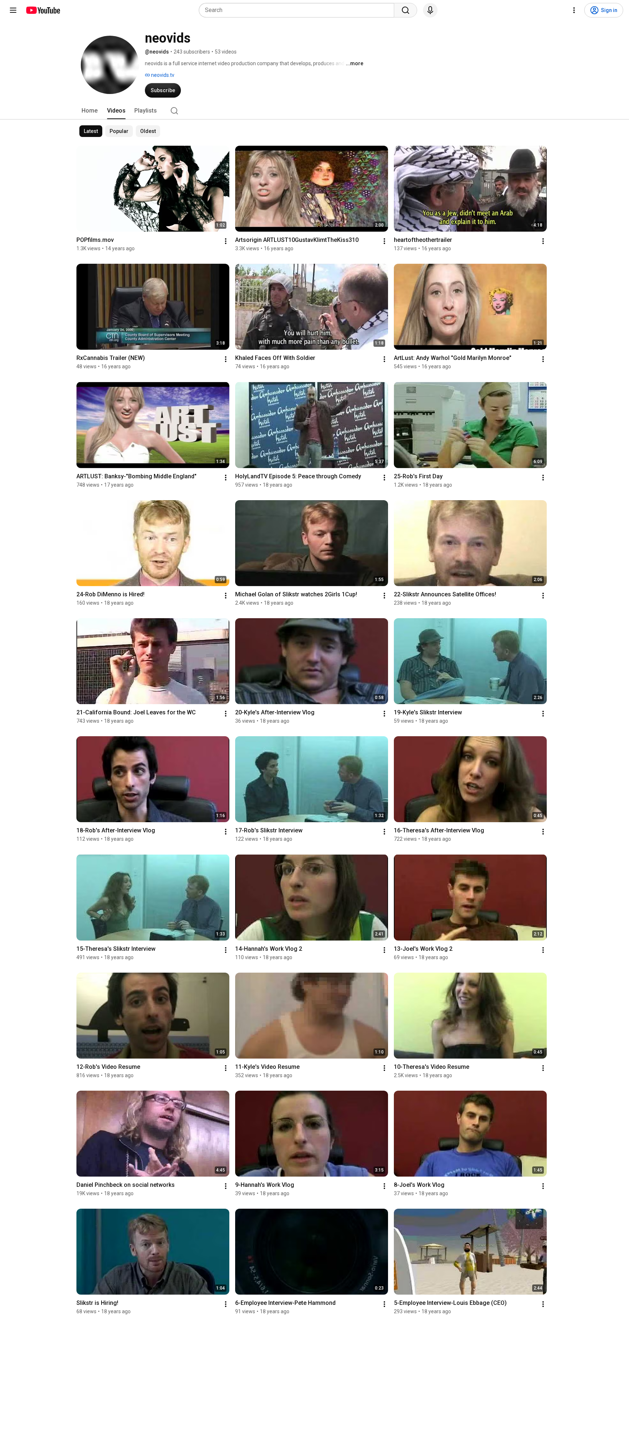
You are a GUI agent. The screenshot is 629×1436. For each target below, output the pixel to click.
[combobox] (298, 10)
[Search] (405, 10)
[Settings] (574, 10)
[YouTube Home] (42, 10)
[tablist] (314, 110)
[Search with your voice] (430, 10)
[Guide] (13, 10)
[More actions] (225, 241)
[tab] (89, 110)
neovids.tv (162, 75)
